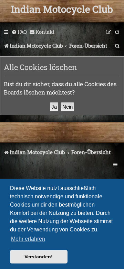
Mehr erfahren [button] (28, 239)
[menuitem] (19, 32)
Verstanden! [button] (38, 256)
